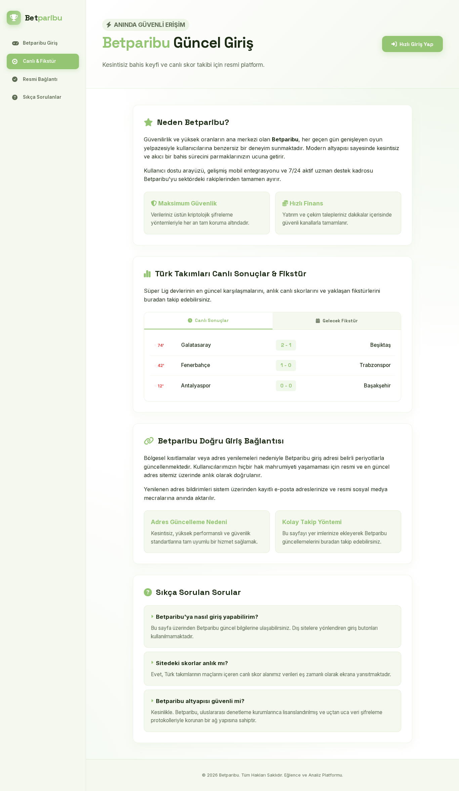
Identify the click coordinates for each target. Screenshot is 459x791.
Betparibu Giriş (40, 43)
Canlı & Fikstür (39, 61)
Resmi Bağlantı (40, 79)
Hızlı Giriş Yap (416, 44)
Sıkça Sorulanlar (42, 97)
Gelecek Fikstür (340, 321)
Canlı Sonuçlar (212, 320)
